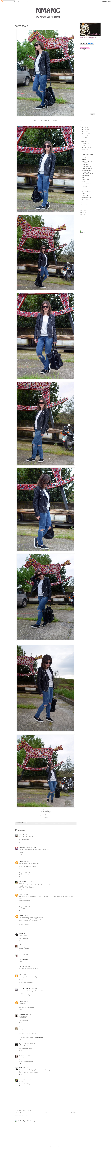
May (83, 142)
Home (46, 1113)
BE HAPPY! (84, 153)
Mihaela (21, 955)
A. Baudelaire (22, 1014)
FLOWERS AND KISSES (87, 167)
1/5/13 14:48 (25, 955)
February (84, 206)
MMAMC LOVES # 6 (86, 143)
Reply (20, 843)
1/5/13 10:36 (25, 894)
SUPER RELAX (85, 199)
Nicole (20, 835)
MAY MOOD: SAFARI (86, 183)
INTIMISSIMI (27, 824)
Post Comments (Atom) (26, 1115)
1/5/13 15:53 (34, 989)
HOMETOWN (85, 196)
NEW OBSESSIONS (86, 197)
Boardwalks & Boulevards (24, 855)
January (84, 208)
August (84, 136)
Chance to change (25, 948)
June (83, 140)
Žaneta (20, 1068)
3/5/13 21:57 (29, 1079)
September (85, 134)
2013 (82, 126)
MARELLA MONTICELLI (47, 824)
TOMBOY (84, 160)
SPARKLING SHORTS (86, 147)
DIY (23, 824)
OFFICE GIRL (85, 149)
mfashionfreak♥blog (23, 959)
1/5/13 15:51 (26, 975)
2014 (82, 124)
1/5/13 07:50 (33, 847)
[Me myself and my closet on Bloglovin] (87, 44)
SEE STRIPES (85, 151)
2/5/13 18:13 (27, 1055)
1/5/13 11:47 (26, 933)
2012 (82, 210)
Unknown (21, 861)
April (83, 202)
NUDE (83, 181)
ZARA (69, 824)
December (84, 128)
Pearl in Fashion (22, 881)
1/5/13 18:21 (28, 1014)
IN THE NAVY (85, 165)
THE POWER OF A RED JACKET (87, 185)
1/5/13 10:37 (27, 907)
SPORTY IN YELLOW (86, 170)
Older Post (73, 1113)
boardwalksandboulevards (25, 847)
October (84, 132)
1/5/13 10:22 (27, 873)
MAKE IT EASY (85, 175)
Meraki (20, 894)
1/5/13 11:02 (26, 915)
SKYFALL (84, 145)
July (83, 138)
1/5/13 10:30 (29, 881)
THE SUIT (84, 177)
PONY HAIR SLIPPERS (59, 824)
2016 (82, 120)
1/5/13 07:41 (24, 835)
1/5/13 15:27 (27, 966)
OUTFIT (53, 824)
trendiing (21, 933)
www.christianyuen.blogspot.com (35, 1037)
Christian (21, 1027)
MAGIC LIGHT (85, 194)
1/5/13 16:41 (26, 1001)
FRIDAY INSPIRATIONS (87, 168)
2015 (82, 122)
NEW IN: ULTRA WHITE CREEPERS (87, 162)
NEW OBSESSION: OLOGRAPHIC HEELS (87, 173)
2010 (82, 214)
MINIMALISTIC (85, 158)
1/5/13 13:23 (27, 945)
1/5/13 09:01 (26, 861)
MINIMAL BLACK (86, 179)
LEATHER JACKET (38, 824)
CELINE (21, 824)
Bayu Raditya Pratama (24, 1044)
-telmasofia (21, 945)
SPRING (65, 824)
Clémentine (21, 1055)
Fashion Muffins (22, 1079)
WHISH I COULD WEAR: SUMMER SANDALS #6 (88, 155)
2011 (82, 212)
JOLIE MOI (32, 824)
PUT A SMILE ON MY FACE (88, 188)
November (84, 130)
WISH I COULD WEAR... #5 (88, 190)
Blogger (62, 1147)
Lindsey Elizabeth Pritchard (25, 989)
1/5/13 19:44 (26, 1027)
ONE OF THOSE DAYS (87, 192)
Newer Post (18, 1113)
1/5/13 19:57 (32, 1044)
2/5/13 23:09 (25, 1068)
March (84, 204)
